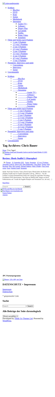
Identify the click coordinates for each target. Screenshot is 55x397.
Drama (44, 164)
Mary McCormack (14, 166)
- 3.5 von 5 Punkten (23, 122)
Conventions (18, 65)
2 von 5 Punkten (19, 47)
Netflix (21, 33)
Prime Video (23, 35)
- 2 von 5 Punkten (22, 115)
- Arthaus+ (26, 95)
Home (4, 150)
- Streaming (19, 90)
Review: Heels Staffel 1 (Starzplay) (20, 158)
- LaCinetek (27, 99)
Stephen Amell (15, 168)
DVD (15, 12)
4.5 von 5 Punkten (20, 58)
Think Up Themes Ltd (23, 318)
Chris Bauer (37, 164)
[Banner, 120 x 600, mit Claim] (13, 279)
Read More (6, 183)
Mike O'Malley (36, 166)
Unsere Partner (7, 193)
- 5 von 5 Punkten (22, 129)
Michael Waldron (26, 166)
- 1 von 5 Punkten (22, 111)
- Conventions (20, 134)
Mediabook (17, 19)
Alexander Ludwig (8, 164)
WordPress (7, 321)
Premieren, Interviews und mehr (21, 63)
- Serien (18, 85)
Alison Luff (18, 164)
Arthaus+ (21, 26)
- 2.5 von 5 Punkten (23, 118)
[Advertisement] (19, 234)
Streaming (17, 21)
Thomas (8, 162)
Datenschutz (8, 292)
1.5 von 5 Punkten (20, 44)
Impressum (7, 289)
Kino (15, 15)
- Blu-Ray (19, 79)
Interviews (17, 67)
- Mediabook (20, 88)
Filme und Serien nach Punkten (20, 40)
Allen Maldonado (27, 164)
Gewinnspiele (13, 72)
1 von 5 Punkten (19, 42)
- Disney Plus (27, 97)
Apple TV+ (22, 24)
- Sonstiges (26, 106)
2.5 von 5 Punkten (20, 49)
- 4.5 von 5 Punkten (23, 127)
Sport (8, 168)
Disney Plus (23, 28)
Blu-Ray (16, 10)
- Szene (18, 138)
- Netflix (25, 102)
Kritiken (11, 8)
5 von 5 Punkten (19, 60)
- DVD (18, 81)
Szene (15, 70)
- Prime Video (27, 104)
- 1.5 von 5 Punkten (23, 113)
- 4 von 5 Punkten (22, 124)
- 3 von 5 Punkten (22, 120)
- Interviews (19, 136)
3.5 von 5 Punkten (20, 54)
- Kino (17, 83)
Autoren (5, 195)
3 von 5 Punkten (19, 51)
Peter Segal (45, 166)
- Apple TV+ (27, 92)
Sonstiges (22, 37)
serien (4, 168)
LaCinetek (22, 31)
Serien (15, 17)
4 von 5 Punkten (19, 56)
